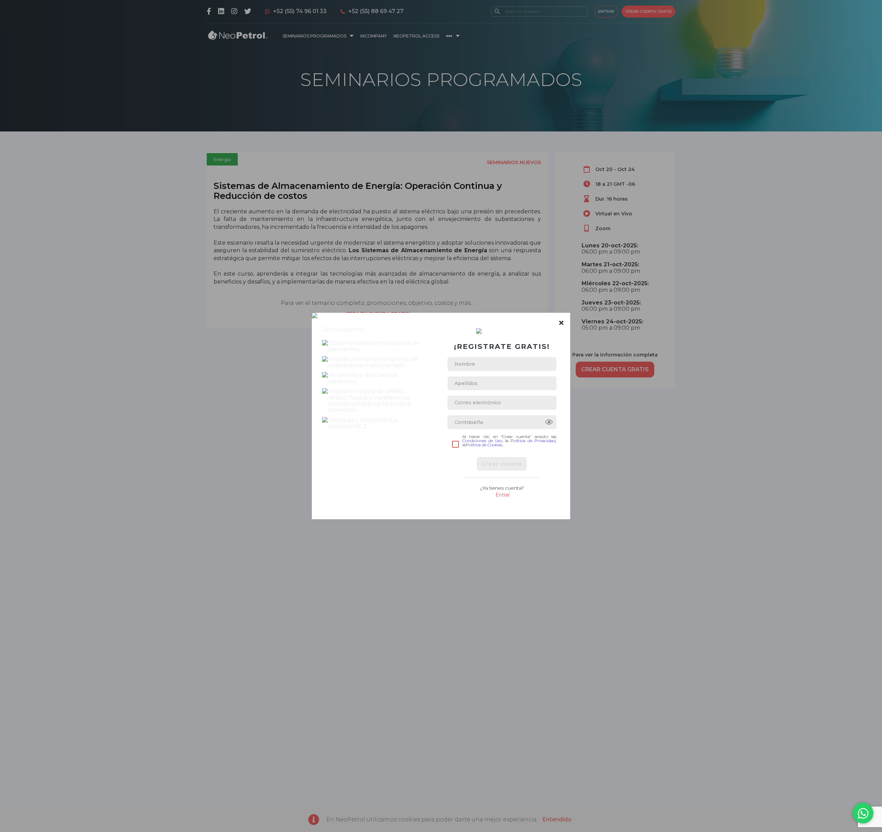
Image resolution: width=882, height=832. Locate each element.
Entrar (502, 495)
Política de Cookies (484, 444)
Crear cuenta (502, 464)
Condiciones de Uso (482, 440)
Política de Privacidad (533, 440)
